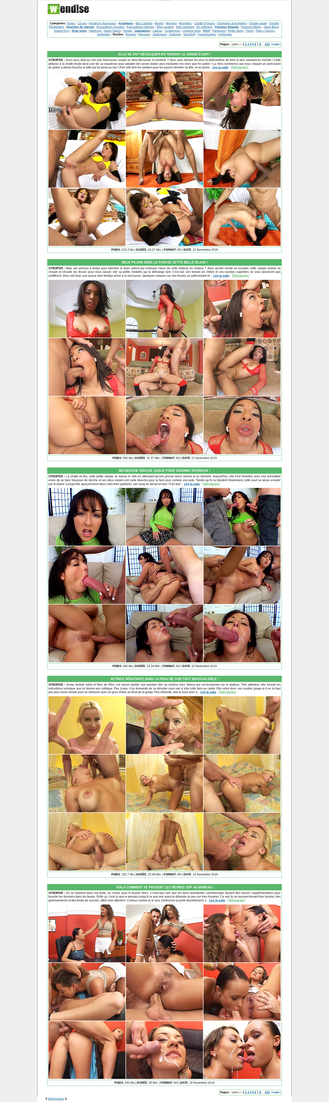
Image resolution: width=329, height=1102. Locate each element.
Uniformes (225, 34)
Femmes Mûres (251, 27)
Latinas (157, 31)
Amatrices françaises (102, 23)
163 (267, 44)
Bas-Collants (144, 23)
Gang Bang (271, 27)
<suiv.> (276, 44)
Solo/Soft (189, 34)
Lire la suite (220, 67)
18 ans (82, 23)
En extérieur (204, 27)
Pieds (249, 31)
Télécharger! (239, 67)
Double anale (258, 23)
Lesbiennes (172, 31)
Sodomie (175, 34)
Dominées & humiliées (232, 23)
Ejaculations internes (140, 27)
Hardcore (95, 31)
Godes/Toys (61, 31)
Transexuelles (206, 34)
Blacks (159, 23)
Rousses (144, 34)
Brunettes (185, 23)
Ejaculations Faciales (111, 27)
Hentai (127, 31)
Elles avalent (165, 27)
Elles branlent (185, 27)
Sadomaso (159, 34)
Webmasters (56, 1099)
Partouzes (219, 31)
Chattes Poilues (204, 23)
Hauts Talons (112, 31)
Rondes (131, 34)
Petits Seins (235, 31)
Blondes (171, 23)
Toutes (71, 23)
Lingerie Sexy (192, 31)
